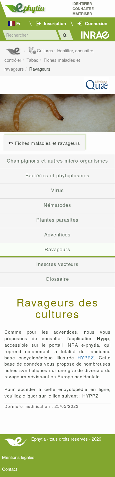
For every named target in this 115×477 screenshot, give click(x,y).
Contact (9, 469)
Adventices (57, 234)
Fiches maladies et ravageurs (47, 143)
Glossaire (57, 278)
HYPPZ (86, 357)
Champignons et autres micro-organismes (57, 160)
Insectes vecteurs (57, 263)
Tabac (32, 60)
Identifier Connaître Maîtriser (83, 8)
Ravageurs (39, 69)
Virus (57, 190)
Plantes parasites (57, 219)
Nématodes (57, 204)
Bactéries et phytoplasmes (57, 175)
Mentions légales (18, 457)
